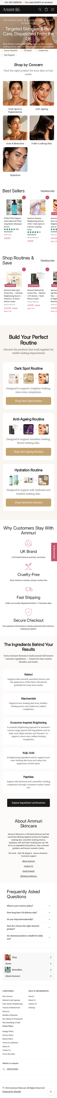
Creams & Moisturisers (11, 1008)
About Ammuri (28, 861)
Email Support (29, 871)
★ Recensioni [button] (54, 551)
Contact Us (28, 866)
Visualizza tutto (48, 191)
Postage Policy (8, 1031)
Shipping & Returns (28, 876)
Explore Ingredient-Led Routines (28, 802)
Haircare (5, 1011)
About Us (32, 1000)
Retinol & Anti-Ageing (11, 1000)
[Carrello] (46, 9)
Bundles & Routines (10, 1015)
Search (31, 996)
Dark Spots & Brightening (12, 1004)
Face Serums (7, 996)
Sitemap (31, 1008)
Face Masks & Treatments (12, 1019)
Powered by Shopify (11, 1091)
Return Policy (7, 1039)
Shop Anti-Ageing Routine (28, 451)
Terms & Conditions (10, 1043)
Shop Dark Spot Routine (28, 400)
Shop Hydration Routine (28, 502)
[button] (9, 229)
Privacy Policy (7, 1035)
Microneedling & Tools (11, 1023)
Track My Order (8, 1054)
